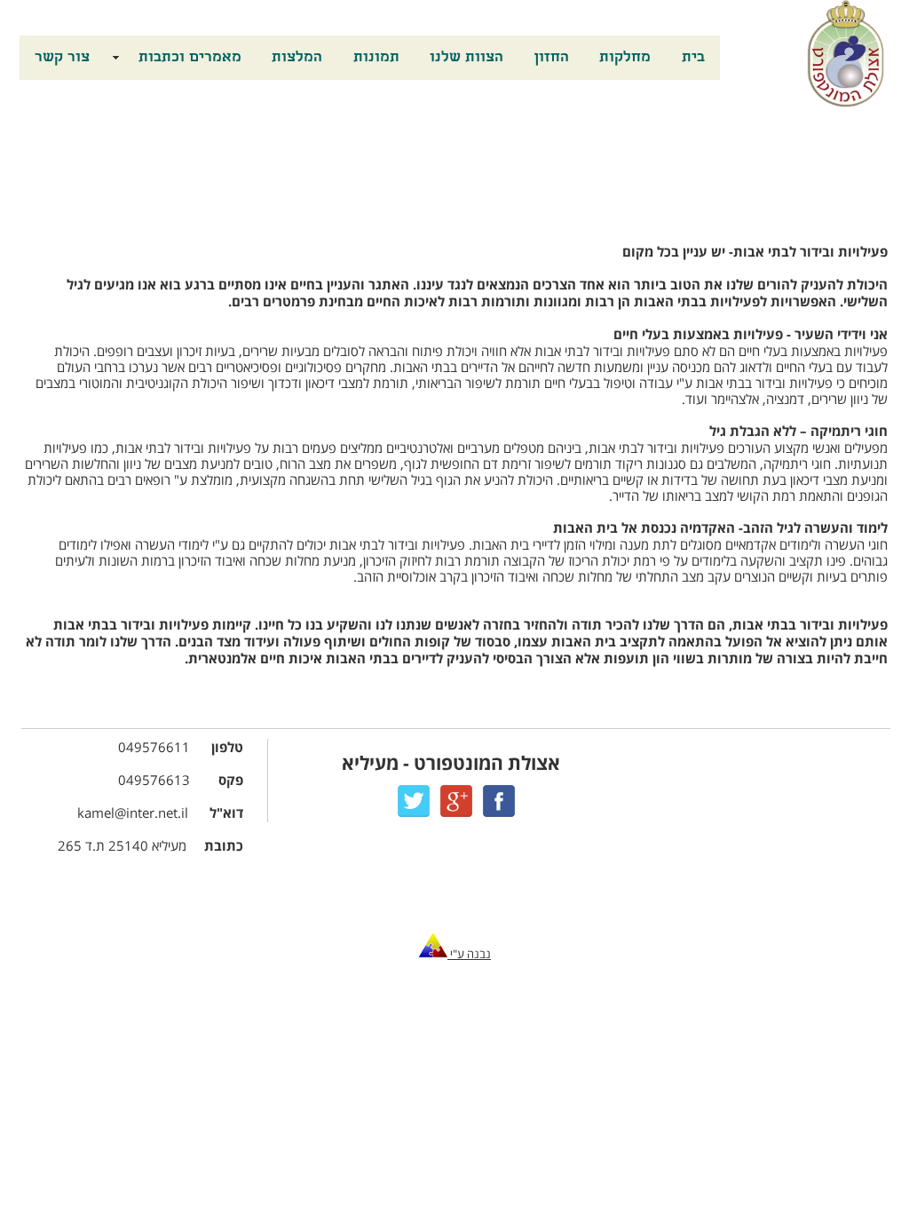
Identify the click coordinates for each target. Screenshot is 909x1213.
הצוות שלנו (466, 58)
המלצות (297, 58)
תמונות (376, 58)
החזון (551, 58)
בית (693, 58)
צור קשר (62, 58)
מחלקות (625, 58)
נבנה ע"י (469, 954)
